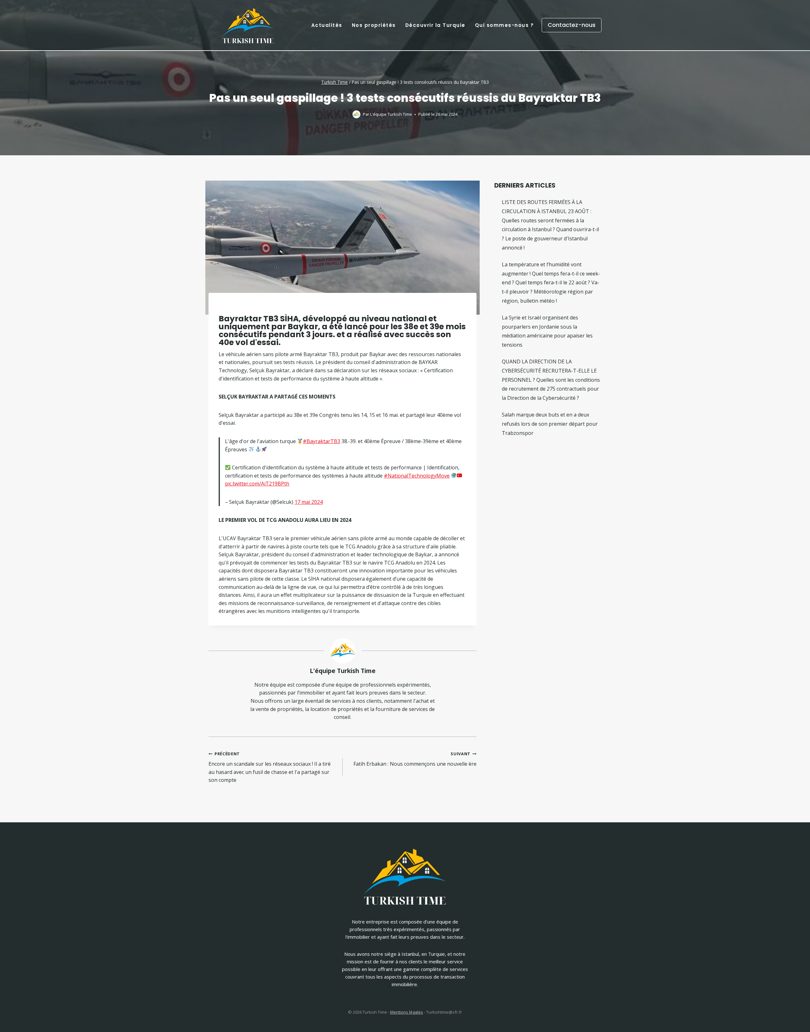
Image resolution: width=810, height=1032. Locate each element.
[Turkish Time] (248, 24)
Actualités (326, 25)
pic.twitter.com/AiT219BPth (257, 483)
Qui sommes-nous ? (504, 25)
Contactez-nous (571, 25)
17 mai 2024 (309, 501)
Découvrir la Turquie (435, 25)
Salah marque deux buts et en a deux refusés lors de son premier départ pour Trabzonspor (550, 423)
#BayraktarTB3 (321, 441)
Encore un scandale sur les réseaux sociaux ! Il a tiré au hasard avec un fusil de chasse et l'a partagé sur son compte (270, 767)
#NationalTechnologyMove (417, 475)
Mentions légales (406, 1012)
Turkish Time (334, 82)
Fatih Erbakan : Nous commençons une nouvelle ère (415, 759)
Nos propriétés (374, 25)
